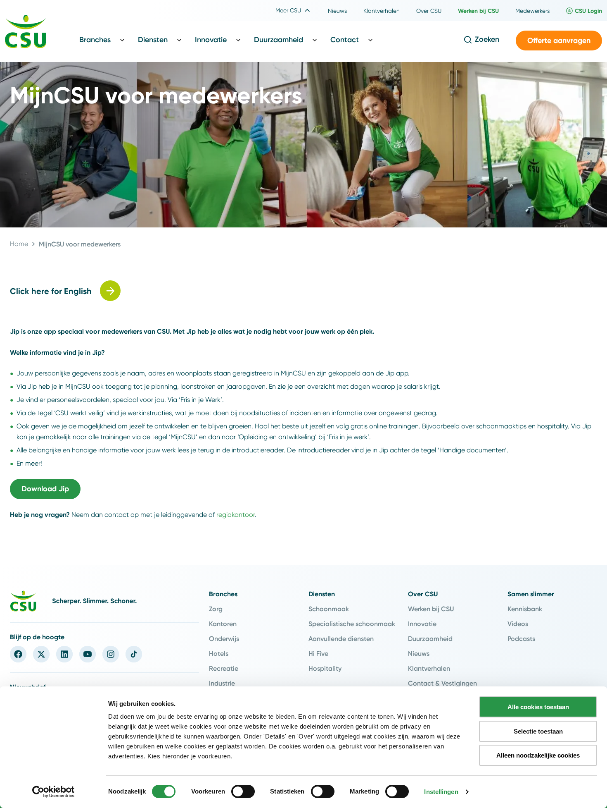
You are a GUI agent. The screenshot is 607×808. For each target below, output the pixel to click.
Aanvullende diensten (341, 638)
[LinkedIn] (64, 654)
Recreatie (223, 668)
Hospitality (324, 668)
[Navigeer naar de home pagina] (25, 32)
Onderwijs (224, 638)
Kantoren (223, 623)
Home (19, 244)
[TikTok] (134, 654)
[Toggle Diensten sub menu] (179, 39)
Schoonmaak (328, 609)
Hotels (218, 653)
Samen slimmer (530, 594)
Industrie (222, 683)
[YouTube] (87, 654)
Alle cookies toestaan (538, 706)
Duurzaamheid (430, 638)
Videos (517, 623)
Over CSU (423, 594)
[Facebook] (18, 654)
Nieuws (418, 653)
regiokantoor (235, 515)
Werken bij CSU (431, 609)
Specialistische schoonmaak (351, 623)
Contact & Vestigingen (442, 683)
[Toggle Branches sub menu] (122, 39)
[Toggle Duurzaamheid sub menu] (314, 39)
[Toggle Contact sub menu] (370, 39)
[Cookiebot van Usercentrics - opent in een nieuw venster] (53, 792)
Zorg (216, 609)
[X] (41, 654)
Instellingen (441, 791)
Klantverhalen (429, 668)
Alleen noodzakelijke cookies (538, 755)
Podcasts (521, 638)
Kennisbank (524, 609)
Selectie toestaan (538, 731)
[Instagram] (110, 654)
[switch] (243, 791)
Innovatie (422, 623)
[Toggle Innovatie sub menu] (238, 39)
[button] (559, 41)
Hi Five (318, 653)
